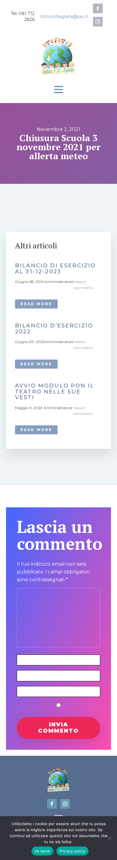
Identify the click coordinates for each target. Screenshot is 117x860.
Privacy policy (72, 851)
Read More (36, 304)
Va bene (42, 851)
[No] (109, 838)
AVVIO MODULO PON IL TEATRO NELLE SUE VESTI (54, 392)
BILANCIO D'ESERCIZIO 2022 (54, 329)
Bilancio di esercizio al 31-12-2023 (55, 269)
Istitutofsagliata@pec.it (64, 16)
